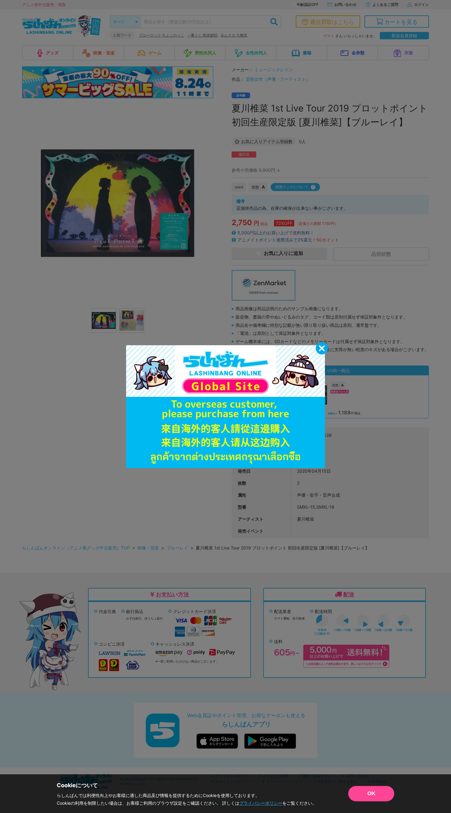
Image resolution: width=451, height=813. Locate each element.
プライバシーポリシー (260, 803)
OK (371, 793)
